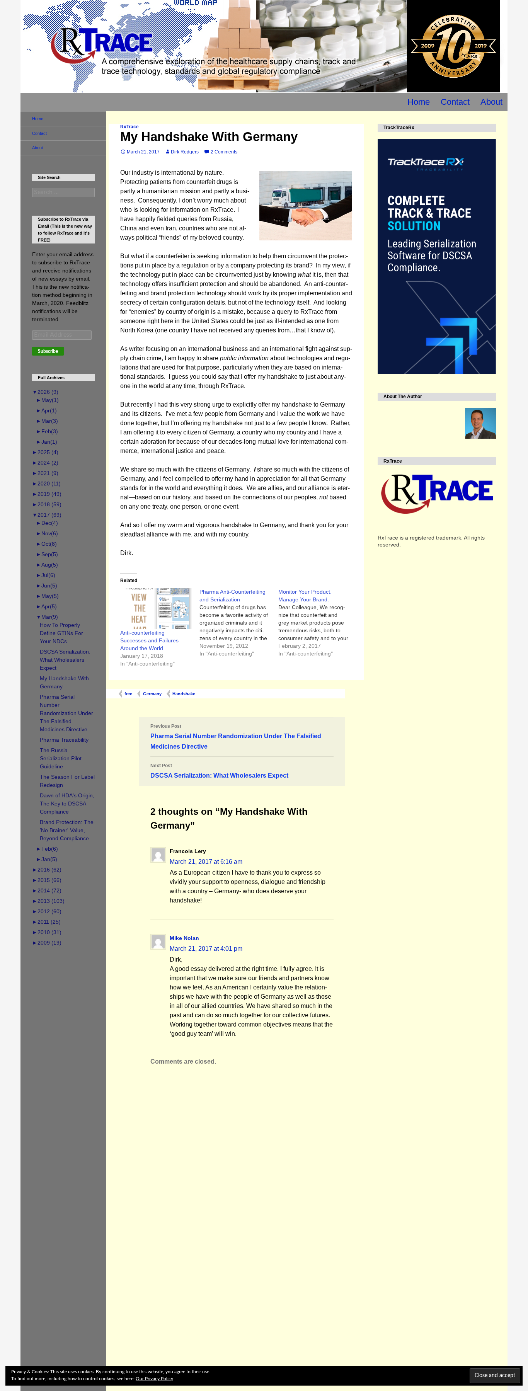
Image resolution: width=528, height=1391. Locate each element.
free (128, 693)
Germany (152, 693)
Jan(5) (46, 859)
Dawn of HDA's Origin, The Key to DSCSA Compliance (67, 803)
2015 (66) (46, 880)
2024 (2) (45, 463)
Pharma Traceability (64, 740)
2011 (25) (46, 922)
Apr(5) (46, 606)
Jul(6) (45, 575)
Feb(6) (47, 849)
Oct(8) (46, 544)
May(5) (47, 596)
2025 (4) (45, 452)
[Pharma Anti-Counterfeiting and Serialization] (239, 622)
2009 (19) (46, 943)
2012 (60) (46, 911)
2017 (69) (46, 515)
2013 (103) (48, 901)
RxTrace (129, 126)
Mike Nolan (184, 938)
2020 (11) (46, 483)
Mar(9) (47, 617)
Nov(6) (47, 533)
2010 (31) (46, 932)
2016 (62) (46, 870)
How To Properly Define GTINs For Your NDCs (61, 633)
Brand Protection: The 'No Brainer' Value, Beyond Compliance (67, 830)
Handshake (183, 693)
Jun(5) (46, 585)
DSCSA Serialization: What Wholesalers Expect (219, 771)
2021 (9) (45, 473)
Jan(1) (46, 442)
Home (418, 102)
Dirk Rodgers (185, 152)
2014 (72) (46, 890)
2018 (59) (46, 504)
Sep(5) (47, 554)
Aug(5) (47, 565)
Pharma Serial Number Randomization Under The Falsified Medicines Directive (235, 737)
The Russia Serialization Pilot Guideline (61, 758)
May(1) (47, 400)
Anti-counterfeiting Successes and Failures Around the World (149, 640)
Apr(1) (46, 410)
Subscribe (48, 351)
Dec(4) (47, 523)
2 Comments (224, 152)
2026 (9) (45, 392)
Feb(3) (47, 431)
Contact (455, 102)
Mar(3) (47, 421)
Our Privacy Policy (154, 1378)
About (491, 102)
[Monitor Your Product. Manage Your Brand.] (318, 622)
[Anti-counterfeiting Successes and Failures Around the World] (156, 608)
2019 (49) (46, 494)
